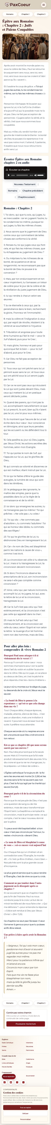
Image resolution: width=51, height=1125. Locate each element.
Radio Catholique (7, 1043)
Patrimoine (30, 1050)
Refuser (25, 1113)
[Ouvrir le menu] (43, 4)
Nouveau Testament (24, 184)
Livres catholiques (8, 1063)
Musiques (29, 1067)
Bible (3, 1059)
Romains (12, 191)
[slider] (40, 175)
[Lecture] (9, 175)
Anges (28, 1063)
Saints (4, 1050)
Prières (4, 1046)
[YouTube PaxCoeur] (10, 1082)
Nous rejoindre (8, 1076)
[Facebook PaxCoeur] (17, 1082)
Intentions (29, 1043)
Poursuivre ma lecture (26, 1024)
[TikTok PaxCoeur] (4, 1082)
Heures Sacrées (7, 1067)
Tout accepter (25, 1107)
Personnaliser (25, 1119)
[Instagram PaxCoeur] (23, 1082)
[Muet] (35, 175)
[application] (25, 175)
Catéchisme (30, 1059)
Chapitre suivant (26, 197)
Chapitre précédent (33, 191)
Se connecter (30, 1076)
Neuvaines (29, 1046)
